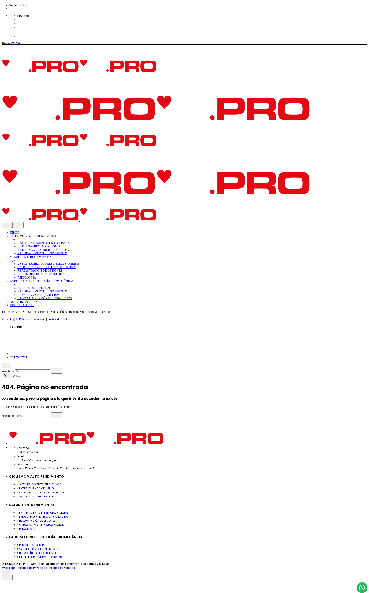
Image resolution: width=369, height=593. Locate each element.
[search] (56, 371)
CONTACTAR (18, 357)
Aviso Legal (9, 319)
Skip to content (11, 42)
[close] (7, 225)
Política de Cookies (59, 319)
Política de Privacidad (32, 319)
